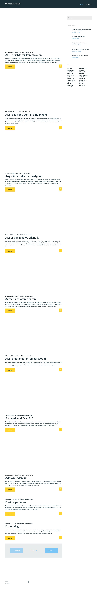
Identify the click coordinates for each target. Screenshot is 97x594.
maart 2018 (70, 85)
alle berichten (30, 52)
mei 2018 (69, 83)
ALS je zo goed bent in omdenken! (26, 114)
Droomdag (12, 526)
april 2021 (69, 68)
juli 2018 (81, 82)
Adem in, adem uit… (17, 478)
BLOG (81, 4)
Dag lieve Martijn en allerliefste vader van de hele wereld (81, 30)
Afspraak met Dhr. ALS (19, 418)
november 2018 (71, 80)
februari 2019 (70, 78)
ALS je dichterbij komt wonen (23, 55)
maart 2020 (70, 72)
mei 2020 (81, 70)
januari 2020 (70, 73)
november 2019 (83, 73)
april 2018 (81, 83)
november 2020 (83, 68)
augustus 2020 (70, 70)
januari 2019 (82, 78)
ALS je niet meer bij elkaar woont (25, 358)
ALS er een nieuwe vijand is (22, 237)
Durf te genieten (15, 502)
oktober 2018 (82, 80)
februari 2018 (82, 85)
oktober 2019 (70, 75)
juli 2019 (69, 77)
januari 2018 (70, 87)
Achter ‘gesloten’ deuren (20, 299)
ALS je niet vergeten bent (78, 36)
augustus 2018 (70, 82)
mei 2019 (81, 77)
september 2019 (83, 75)
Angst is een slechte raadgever (24, 176)
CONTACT (89, 4)
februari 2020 (82, 72)
